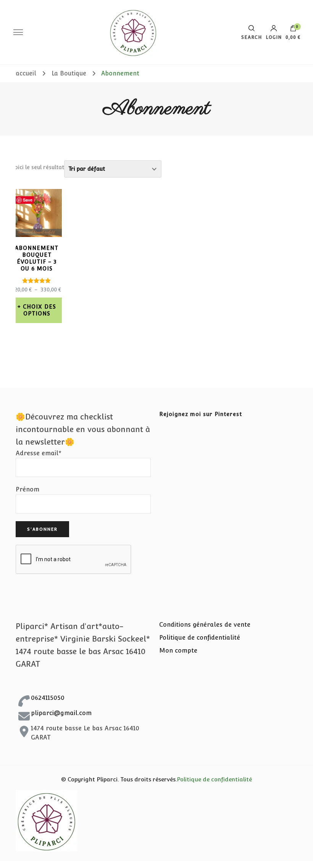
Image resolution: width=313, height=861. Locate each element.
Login (274, 37)
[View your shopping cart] (293, 30)
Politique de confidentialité (199, 637)
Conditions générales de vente (204, 624)
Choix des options (39, 310)
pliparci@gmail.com (61, 713)
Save (27, 200)
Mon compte (178, 650)
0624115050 (48, 697)
